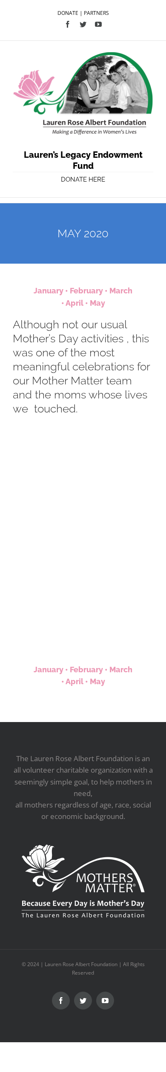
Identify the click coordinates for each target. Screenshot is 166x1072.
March (120, 290)
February (86, 290)
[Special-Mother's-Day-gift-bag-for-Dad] (118, 452)
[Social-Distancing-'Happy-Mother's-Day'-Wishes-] (48, 506)
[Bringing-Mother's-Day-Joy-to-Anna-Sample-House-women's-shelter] (48, 613)
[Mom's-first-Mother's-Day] (118, 559)
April (74, 303)
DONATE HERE (83, 179)
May (97, 303)
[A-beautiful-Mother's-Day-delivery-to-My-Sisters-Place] (48, 452)
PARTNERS (96, 13)
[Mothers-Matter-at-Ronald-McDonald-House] (118, 506)
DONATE (67, 13)
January (48, 290)
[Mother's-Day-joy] (48, 559)
